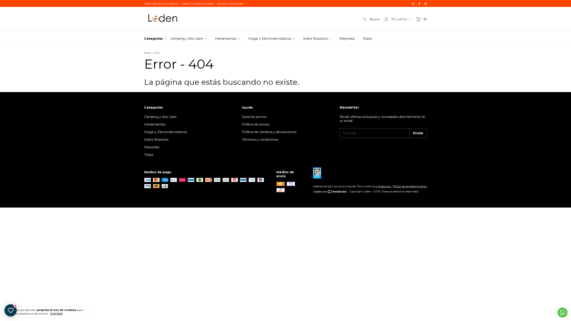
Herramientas (225, 39)
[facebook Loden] (419, 3)
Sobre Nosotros (315, 39)
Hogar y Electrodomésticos (269, 39)
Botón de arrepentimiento (410, 186)
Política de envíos (255, 124)
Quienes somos (254, 117)
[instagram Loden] (413, 3)
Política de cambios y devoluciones (269, 132)
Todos (367, 39)
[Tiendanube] (330, 192)
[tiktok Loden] (425, 3)
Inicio (147, 52)
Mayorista (347, 39)
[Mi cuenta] (386, 19)
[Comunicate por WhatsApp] (562, 312)
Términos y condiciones (260, 140)
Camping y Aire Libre (186, 39)
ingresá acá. (383, 186)
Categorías (153, 39)
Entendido (56, 313)
